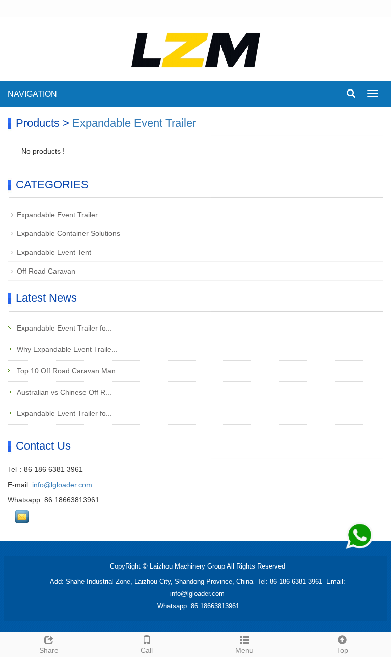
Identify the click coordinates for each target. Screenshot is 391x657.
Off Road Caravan (46, 271)
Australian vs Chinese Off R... (63, 392)
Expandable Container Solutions (68, 233)
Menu (244, 650)
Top (342, 650)
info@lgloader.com (62, 485)
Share (49, 650)
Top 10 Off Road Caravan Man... (68, 371)
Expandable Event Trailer (134, 122)
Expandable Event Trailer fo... (63, 328)
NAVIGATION (32, 93)
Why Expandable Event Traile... (66, 349)
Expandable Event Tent (54, 252)
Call (147, 650)
